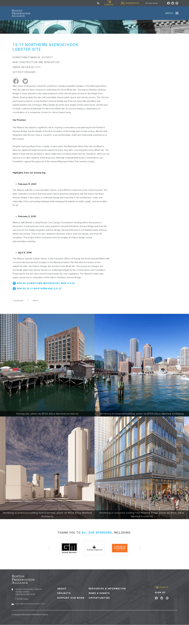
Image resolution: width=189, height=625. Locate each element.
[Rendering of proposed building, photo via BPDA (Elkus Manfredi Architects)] (141, 365)
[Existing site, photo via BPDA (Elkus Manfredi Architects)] (47, 365)
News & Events (99, 593)
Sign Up (160, 592)
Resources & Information (107, 588)
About (62, 588)
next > (36, 300)
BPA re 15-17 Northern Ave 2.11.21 (39, 288)
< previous (17, 300)
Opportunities (99, 598)
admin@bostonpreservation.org (29, 604)
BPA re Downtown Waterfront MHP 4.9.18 (46, 283)
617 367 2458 (151, 3)
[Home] (21, 13)
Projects (64, 593)
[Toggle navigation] (176, 13)
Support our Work (71, 598)
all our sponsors (97, 532)
